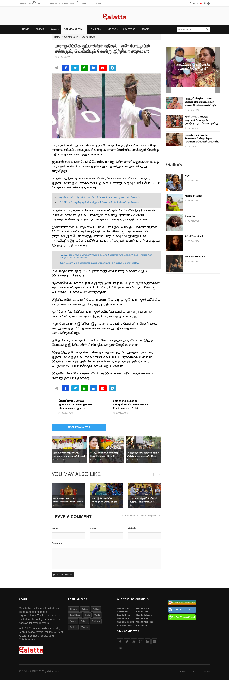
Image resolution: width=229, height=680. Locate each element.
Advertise (129, 29)
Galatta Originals (144, 615)
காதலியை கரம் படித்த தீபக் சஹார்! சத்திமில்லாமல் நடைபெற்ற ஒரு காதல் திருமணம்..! (100, 197)
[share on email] (103, 68)
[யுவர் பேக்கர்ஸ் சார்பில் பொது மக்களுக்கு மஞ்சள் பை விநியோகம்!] (69, 449)
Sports (73, 621)
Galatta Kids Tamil (125, 621)
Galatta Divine (123, 615)
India (87, 614)
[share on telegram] (112, 68)
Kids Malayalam (124, 625)
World (97, 614)
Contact (84, 3)
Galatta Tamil (123, 608)
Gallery (96, 29)
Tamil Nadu (75, 614)
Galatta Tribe (123, 618)
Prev (168, 70)
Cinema (40, 29)
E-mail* (93, 527)
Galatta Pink (142, 611)
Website (132, 527)
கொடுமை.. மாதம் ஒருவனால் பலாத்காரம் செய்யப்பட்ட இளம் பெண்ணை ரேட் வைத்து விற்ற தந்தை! (76, 408)
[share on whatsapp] (84, 68)
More (145, 29)
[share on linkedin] (93, 68)
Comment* (57, 543)
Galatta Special (74, 29)
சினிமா (54, 29)
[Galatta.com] (114, 14)
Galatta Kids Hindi (144, 621)
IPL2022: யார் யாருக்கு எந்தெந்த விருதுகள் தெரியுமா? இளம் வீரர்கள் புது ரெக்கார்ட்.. (100, 202)
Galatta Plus (123, 611)
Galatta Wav (142, 618)
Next (217, 70)
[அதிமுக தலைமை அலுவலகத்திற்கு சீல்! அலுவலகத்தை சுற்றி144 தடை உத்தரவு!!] (143, 449)
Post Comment (64, 575)
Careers (98, 3)
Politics (96, 608)
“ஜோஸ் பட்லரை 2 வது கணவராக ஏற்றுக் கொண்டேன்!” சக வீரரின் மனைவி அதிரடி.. (99, 262)
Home (25, 29)
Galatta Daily (71, 36)
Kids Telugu (141, 625)
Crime (84, 621)
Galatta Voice (142, 608)
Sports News (88, 36)
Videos (112, 29)
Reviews (96, 621)
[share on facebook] (65, 68)
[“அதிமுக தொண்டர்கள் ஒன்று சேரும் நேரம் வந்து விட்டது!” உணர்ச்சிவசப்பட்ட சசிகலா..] (106, 449)
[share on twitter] (75, 68)
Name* (55, 527)
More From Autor (79, 427)
